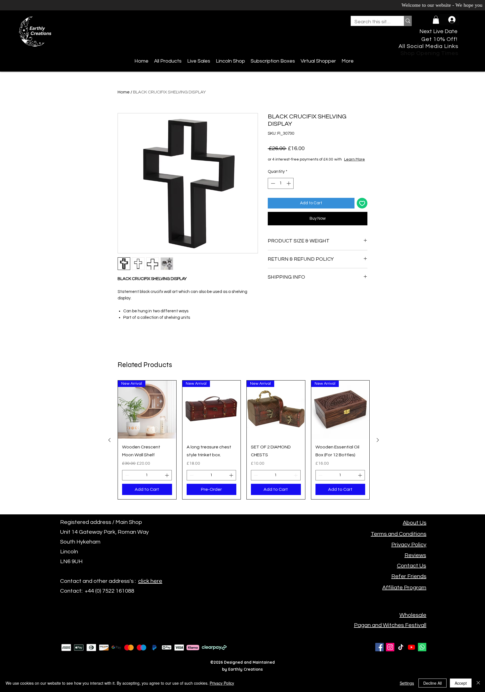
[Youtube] (411, 647)
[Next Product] (377, 440)
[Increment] (289, 189)
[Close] (478, 683)
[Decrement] (272, 189)
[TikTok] (401, 647)
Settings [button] (407, 683)
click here (150, 581)
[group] (243, 440)
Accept (461, 683)
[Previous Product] (109, 440)
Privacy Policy (222, 683)
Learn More (310, 165)
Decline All (432, 683)
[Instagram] (390, 647)
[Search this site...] (407, 21)
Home (124, 92)
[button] (436, 20)
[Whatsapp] (422, 647)
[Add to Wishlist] (362, 208)
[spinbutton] (280, 189)
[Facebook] (379, 647)
